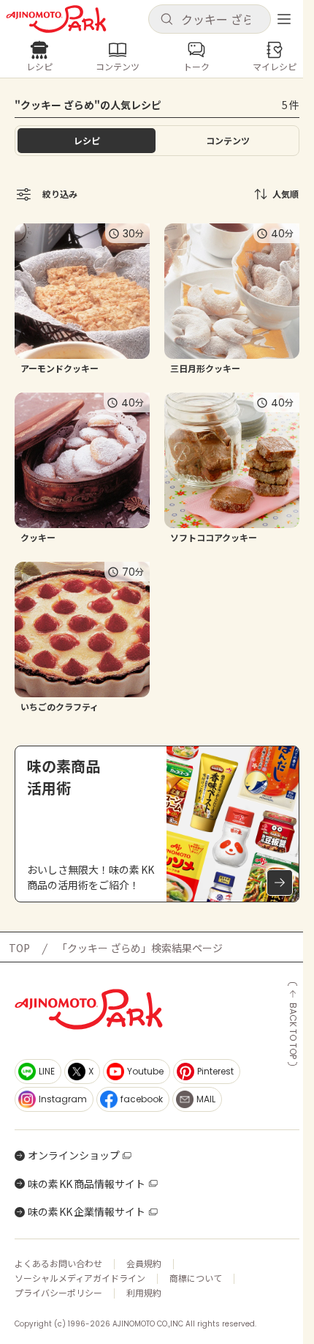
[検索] (166, 20)
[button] (209, 19)
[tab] (227, 140)
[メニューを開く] (284, 19)
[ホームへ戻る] (56, 19)
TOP (19, 947)
